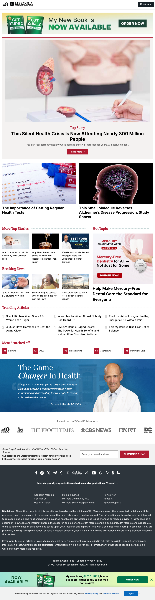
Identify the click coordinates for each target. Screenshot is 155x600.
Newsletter (110, 494)
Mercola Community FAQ (75, 498)
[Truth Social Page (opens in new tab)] (67, 473)
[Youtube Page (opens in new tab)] (93, 473)
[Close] (151, 579)
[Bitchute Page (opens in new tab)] (101, 473)
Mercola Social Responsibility (78, 502)
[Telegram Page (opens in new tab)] (55, 473)
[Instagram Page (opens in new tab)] (42, 473)
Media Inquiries (70, 494)
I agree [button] (131, 593)
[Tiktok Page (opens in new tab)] (87, 473)
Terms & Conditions (63, 560)
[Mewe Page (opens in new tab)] (77, 473)
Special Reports (112, 502)
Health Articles (42, 502)
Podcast (108, 498)
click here (60, 541)
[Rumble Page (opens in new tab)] (107, 473)
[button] (139, 593)
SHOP (147, 4)
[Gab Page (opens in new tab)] (61, 473)
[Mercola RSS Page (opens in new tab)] (118, 473)
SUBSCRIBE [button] (134, 454)
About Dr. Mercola (44, 494)
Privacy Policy (91, 593)
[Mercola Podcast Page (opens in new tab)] (112, 473)
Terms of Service (111, 593)
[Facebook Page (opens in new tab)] (36, 473)
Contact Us (40, 498)
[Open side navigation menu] (6, 4)
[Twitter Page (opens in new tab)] (48, 473)
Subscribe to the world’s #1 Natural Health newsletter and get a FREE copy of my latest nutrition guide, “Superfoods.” (36, 457)
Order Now (132, 579)
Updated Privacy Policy (89, 560)
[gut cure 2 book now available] (77, 23)
